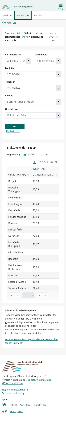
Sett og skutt (16, 411)
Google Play (40, 404)
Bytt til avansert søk (53, 37)
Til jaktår (10, 81)
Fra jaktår (10, 68)
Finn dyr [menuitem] (38, 15)
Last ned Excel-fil (47, 161)
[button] (24, 61)
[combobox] (13, 61)
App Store (25, 404)
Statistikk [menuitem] (21, 15)
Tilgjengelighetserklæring (15, 389)
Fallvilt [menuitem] (5, 15)
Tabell (31, 154)
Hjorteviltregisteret (23, 6)
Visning (9, 95)
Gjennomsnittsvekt (43, 174)
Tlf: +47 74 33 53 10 (12, 383)
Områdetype (12, 109)
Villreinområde (13, 54)
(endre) (37, 33)
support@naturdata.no (38, 379)
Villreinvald (41, 54)
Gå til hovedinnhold (13, 3)
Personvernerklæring (13, 393)
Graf (47, 154)
